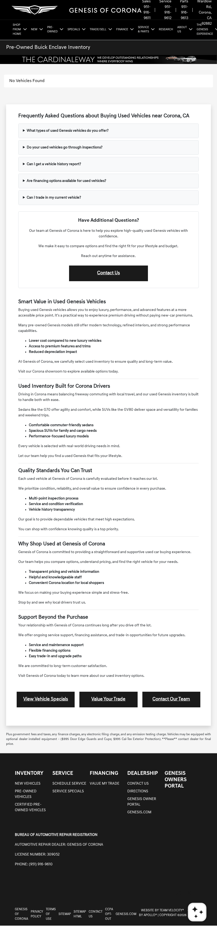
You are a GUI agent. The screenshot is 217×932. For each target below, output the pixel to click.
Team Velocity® (172, 910)
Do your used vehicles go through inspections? (64, 147)
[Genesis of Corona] (76, 10)
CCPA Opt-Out (109, 914)
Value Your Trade (108, 699)
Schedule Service (69, 784)
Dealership (142, 773)
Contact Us (108, 273)
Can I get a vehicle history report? (54, 164)
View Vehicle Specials (45, 699)
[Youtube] (200, 893)
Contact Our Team (171, 699)
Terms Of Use (51, 914)
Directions (137, 791)
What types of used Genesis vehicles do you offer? (67, 131)
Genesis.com (139, 812)
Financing (104, 773)
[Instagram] (178, 893)
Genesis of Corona (21, 914)
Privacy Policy (37, 914)
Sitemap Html (80, 914)
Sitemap (64, 914)
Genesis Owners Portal (176, 780)
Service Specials (68, 791)
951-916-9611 (147, 12)
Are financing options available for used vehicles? (66, 181)
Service (62, 773)
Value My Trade (104, 784)
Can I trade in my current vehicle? (54, 198)
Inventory (29, 773)
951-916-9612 (167, 12)
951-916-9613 (184, 12)
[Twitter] (189, 893)
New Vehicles (27, 784)
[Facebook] (167, 893)
